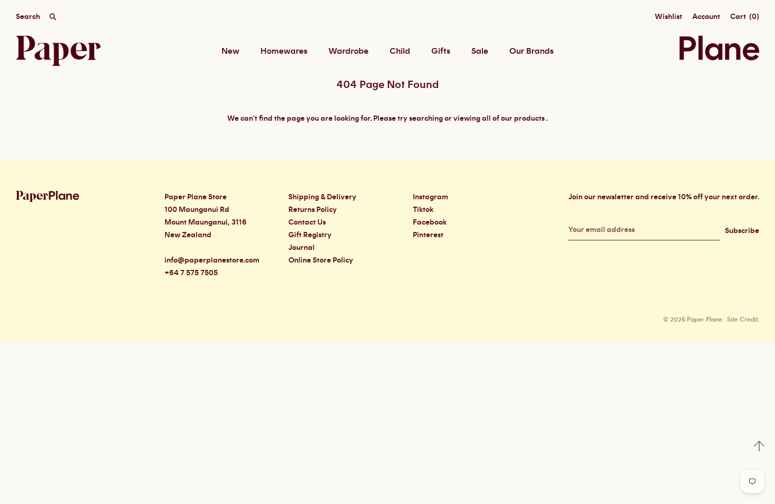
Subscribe (742, 231)
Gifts (440, 51)
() (744, 17)
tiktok (423, 210)
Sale (479, 51)
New (230, 51)
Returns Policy (312, 210)
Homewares (283, 51)
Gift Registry (310, 235)
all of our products (513, 118)
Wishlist (668, 17)
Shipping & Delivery (322, 197)
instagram (430, 197)
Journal (301, 247)
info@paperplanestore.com (211, 260)
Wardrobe (348, 51)
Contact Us (307, 222)
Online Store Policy (320, 260)
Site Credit (742, 319)
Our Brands (531, 51)
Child (400, 51)
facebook (430, 222)
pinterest (428, 235)
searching (426, 118)
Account (706, 17)
